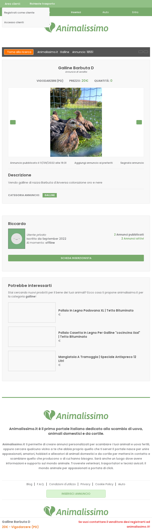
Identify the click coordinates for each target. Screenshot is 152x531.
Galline (64, 52)
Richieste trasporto (42, 4)
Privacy (85, 484)
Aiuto (121, 484)
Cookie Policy (104, 484)
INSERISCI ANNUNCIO (76, 494)
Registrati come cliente (19, 12)
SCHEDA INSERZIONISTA (76, 258)
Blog (29, 484)
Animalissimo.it (47, 52)
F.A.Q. (40, 484)
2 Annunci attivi (132, 238)
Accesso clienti (14, 22)
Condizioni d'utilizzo (62, 484)
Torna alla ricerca (19, 52)
